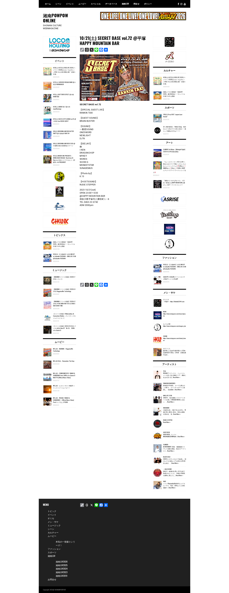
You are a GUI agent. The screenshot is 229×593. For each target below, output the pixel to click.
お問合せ (52, 579)
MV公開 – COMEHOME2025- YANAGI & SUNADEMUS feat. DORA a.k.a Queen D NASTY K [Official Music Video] (64, 375)
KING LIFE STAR (167, 396)
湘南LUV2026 (62, 561)
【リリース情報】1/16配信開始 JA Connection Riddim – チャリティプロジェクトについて (64, 316)
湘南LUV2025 (62, 565)
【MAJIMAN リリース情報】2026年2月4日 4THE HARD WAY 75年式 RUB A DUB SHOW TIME (64, 303)
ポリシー (148, 3)
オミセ (51, 518)
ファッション (169, 257)
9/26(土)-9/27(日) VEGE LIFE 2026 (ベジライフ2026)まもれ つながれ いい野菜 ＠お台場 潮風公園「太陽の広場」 (64, 71)
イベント (70, 3)
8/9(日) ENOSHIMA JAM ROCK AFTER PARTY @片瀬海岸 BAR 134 (63, 132)
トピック (52, 511)
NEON (164, 312)
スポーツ (169, 107)
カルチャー (169, 70)
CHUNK (165, 336)
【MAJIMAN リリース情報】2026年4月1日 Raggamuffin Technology (64, 290)
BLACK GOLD (166, 457)
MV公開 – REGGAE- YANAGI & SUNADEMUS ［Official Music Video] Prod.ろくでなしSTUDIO (63, 400)
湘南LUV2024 (62, 568)
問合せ (137, 3)
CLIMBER (165, 445)
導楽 (164, 371)
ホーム (48, 3)
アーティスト (169, 364)
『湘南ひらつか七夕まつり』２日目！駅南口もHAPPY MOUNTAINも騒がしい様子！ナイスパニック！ (174, 182)
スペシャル (96, 3)
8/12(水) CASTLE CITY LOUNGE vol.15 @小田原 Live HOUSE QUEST (64, 120)
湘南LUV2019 (61, 575)
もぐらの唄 (166, 324)
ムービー (82, 3)
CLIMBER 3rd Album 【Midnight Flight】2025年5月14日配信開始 (174, 150)
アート (169, 142)
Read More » (176, 377)
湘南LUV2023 (62, 572)
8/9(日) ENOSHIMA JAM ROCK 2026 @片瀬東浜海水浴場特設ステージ (64, 144)
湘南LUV (51, 555)
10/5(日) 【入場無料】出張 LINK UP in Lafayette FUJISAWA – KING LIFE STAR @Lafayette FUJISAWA (64, 256)
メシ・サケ (169, 292)
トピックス (59, 235)
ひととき (166, 299)
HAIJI (164, 481)
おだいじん (166, 348)
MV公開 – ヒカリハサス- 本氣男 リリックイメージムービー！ (64, 387)
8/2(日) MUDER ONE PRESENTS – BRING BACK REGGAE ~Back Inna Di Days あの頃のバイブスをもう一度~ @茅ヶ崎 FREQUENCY (64, 159)
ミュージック (59, 270)
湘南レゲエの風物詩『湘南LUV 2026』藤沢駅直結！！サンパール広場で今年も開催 (64, 244)
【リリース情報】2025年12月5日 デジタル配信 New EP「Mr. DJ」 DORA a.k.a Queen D (64, 328)
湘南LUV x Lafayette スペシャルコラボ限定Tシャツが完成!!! (174, 278)
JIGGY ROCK (166, 432)
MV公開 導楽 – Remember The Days (63, 361)
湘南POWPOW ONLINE (55, 18)
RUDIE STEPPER (167, 420)
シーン (51, 528)
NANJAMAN (166, 408)
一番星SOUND (167, 469)
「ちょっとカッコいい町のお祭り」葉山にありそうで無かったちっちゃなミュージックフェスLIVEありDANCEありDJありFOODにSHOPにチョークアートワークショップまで (169, 167)
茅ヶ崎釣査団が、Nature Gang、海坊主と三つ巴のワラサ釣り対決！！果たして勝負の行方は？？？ (174, 129)
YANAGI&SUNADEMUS (169, 383)
